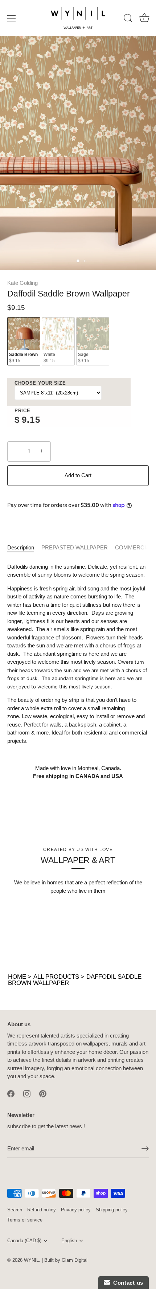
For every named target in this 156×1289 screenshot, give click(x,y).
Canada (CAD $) (24, 1240)
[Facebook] (11, 1093)
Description (20, 547)
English (69, 1240)
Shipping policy (112, 1209)
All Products (56, 976)
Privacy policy (76, 1209)
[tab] (24, 548)
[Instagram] (26, 1093)
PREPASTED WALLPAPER (74, 547)
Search (14, 1209)
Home (17, 976)
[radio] (23, 341)
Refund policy (41, 1209)
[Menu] (12, 18)
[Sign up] (145, 1148)
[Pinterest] (42, 1093)
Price (22, 410)
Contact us (126, 1283)
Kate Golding (22, 283)
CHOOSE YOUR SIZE (40, 383)
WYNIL (31, 1260)
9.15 (31, 420)
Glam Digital (74, 1260)
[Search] (128, 19)
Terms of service (24, 1220)
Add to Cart (78, 475)
